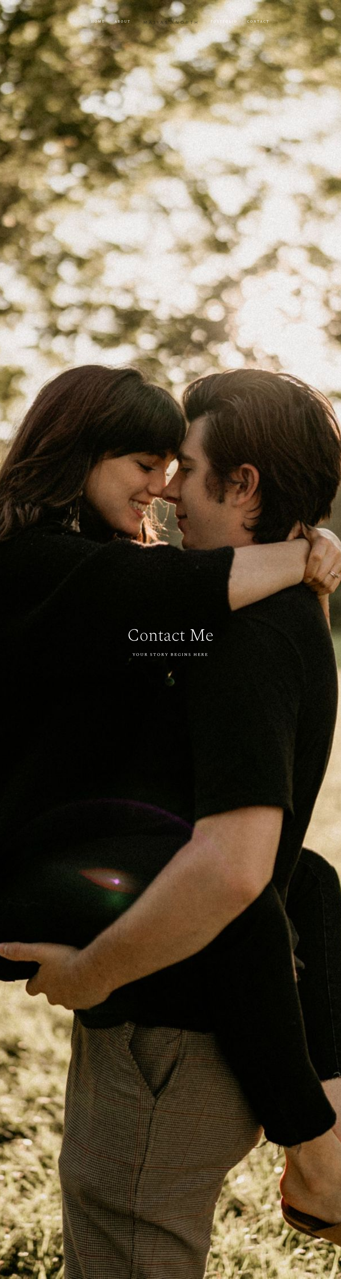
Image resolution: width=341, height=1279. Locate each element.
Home (98, 21)
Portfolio (223, 21)
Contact (258, 21)
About (123, 21)
